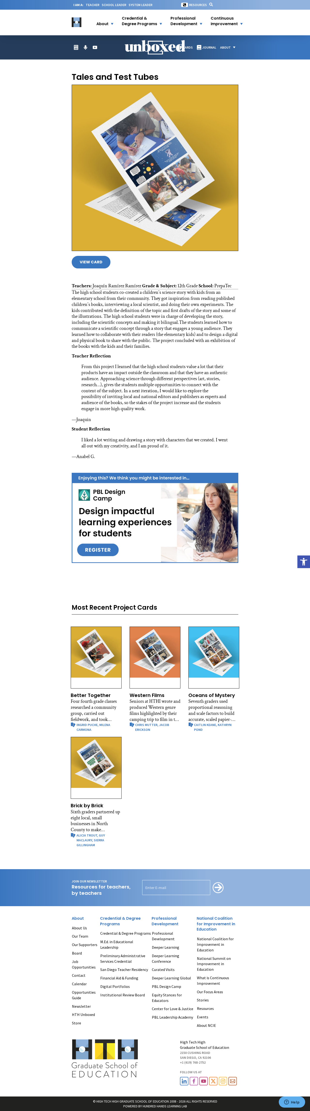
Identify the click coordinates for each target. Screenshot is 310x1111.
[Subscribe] (218, 887)
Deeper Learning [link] (165, 947)
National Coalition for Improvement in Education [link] (215, 944)
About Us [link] (79, 928)
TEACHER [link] (92, 5)
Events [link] (202, 1017)
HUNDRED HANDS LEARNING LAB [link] (165, 1106)
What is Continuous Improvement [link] (213, 980)
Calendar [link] (79, 983)
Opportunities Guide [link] (84, 995)
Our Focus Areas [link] (210, 991)
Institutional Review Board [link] (122, 994)
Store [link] (76, 1023)
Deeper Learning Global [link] (171, 978)
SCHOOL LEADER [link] (114, 5)
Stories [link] (203, 1000)
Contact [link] (78, 975)
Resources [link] (198, 5)
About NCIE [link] (206, 1025)
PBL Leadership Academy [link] (172, 1017)
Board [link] (77, 953)
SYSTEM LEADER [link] (140, 5)
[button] (102, 21)
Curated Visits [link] (163, 969)
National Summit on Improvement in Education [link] (214, 964)
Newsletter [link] (81, 1006)
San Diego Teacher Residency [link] (124, 969)
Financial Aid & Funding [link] (119, 978)
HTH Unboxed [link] (83, 1014)
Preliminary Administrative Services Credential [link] (122, 958)
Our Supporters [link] (84, 944)
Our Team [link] (80, 936)
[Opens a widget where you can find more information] (292, 1102)
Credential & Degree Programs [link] (125, 933)
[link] (303, 562)
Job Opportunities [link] (84, 964)
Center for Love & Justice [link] (172, 1008)
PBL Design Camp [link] (166, 986)
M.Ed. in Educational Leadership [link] (116, 944)
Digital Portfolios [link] (115, 986)
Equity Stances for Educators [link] (167, 997)
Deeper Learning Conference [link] (165, 958)
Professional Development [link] (163, 936)
